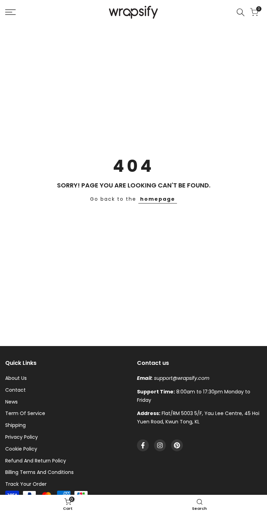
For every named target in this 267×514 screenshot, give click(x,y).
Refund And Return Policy (35, 460)
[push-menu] (10, 12)
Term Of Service (25, 413)
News (11, 401)
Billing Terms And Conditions (39, 472)
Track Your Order (26, 484)
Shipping (15, 425)
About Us (16, 378)
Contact (15, 389)
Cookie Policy (21, 448)
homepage (157, 198)
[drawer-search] (240, 12)
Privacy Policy (21, 437)
